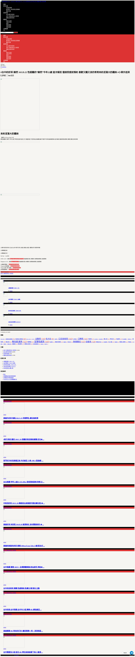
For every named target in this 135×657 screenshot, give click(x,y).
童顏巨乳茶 (99, 342)
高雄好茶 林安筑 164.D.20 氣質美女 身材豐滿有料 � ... (23, 524)
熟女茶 (70, 342)
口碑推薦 (5, 28)
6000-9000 (8, 24)
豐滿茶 (130, 342)
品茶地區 (5, 12)
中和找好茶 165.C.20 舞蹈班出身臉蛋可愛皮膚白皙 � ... (24, 503)
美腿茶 (117, 342)
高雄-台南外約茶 (10, 17)
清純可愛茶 (59, 342)
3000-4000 (8, 27)
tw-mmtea (16, 655)
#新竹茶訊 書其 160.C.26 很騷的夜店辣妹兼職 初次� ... (23, 439)
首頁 (4, 4)
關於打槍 (8, 11)
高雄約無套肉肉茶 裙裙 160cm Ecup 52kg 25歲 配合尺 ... (24, 546)
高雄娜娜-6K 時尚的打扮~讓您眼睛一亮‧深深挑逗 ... (23, 631)
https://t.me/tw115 (15, 261)
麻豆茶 (46, 344)
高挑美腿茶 (37, 344)
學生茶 (113, 339)
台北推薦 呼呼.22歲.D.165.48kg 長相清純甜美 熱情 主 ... (23, 482)
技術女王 (130, 339)
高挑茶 (42, 344)
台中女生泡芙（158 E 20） (14, 310)
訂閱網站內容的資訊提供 (9, 376)
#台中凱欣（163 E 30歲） (14, 299)
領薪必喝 (9, 344)
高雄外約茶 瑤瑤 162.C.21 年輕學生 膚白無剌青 (20, 418)
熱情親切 (79, 342)
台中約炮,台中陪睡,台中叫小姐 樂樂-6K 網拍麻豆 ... (22, 609)
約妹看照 (106, 342)
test (4, 30)
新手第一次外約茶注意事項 (13, 9)
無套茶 (65, 342)
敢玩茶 (9, 342)
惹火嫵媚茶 (125, 339)
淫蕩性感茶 (41, 342)
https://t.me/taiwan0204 (14, 264)
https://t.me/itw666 (17, 267)
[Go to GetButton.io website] (131, 655)
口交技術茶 (65, 339)
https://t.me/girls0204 (15, 266)
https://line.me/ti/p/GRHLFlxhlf (17, 258)
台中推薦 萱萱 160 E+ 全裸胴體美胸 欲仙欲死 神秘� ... (23, 567)
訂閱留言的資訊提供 (8, 377)
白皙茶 (91, 342)
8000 (7, 23)
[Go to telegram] (131, 653)
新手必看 (5, 6)
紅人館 (111, 342)
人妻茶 (56, 339)
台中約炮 (96, 339)
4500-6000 (8, 25)
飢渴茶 (21, 344)
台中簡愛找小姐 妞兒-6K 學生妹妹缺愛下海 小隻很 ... (23, 652)
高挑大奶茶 (29, 344)
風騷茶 (15, 344)
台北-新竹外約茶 (10, 14)
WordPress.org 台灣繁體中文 (10, 379)
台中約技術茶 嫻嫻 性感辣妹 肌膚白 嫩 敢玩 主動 (21, 588)
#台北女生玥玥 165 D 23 (14, 322)
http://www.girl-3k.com (14, 269)
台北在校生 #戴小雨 (8, 368)
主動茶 (40, 339)
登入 (4, 374)
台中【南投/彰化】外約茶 (12, 16)
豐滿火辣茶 (124, 342)
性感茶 (119, 339)
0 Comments (3, 67)
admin (11, 290)
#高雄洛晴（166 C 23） (14, 288)
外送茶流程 (9, 7)
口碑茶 (83, 339)
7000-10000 (9, 22)
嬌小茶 (107, 339)
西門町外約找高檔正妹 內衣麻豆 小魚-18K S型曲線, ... (23, 461)
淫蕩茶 (52, 342)
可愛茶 (91, 339)
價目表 (5, 19)
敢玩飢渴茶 (19, 342)
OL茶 (33, 339)
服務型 (31, 342)
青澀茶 (5, 344)
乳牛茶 (50, 339)
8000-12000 (9, 20)
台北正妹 (101, 339)
